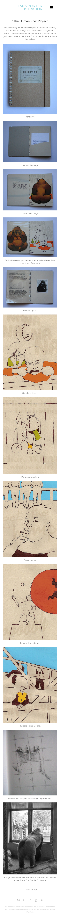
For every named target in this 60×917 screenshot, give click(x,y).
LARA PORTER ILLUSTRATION (30, 7)
